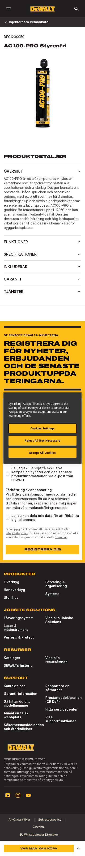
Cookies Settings (42, 428)
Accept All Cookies (42, 453)
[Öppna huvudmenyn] (8, 9)
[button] (78, 848)
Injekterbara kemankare (28, 22)
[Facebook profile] (7, 795)
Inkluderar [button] (15, 266)
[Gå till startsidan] (42, 9)
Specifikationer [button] (20, 254)
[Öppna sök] (76, 9)
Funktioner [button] (16, 241)
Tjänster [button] (13, 291)
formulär (61, 537)
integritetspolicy (17, 533)
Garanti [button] (12, 279)
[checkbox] (7, 474)
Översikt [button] (13, 171)
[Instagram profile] (18, 795)
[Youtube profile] (28, 795)
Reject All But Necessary (42, 440)
